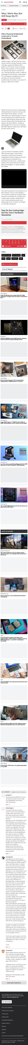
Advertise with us (6, 1023)
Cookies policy (5, 1017)
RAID (3, 258)
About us (4, 1026)
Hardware (15, 258)
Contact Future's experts (7, 1010)
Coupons (4, 1029)
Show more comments (13, 983)
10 (12, 243)
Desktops (4, 9)
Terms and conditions (7, 1007)
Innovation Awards (13, 5)
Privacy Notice (20, 228)
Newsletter (24, 28)
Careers (3, 1032)
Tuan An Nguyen (13, 19)
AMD (21, 258)
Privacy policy (5, 1013)
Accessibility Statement (7, 1020)
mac (23, 255)
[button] (26, 2)
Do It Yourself (16, 255)
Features (4, 20)
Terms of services (18, 226)
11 (15, 243)
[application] (14, 178)
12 (18, 243)
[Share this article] (2, 28)
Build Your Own (6, 255)
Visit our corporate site (12, 997)
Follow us (16, 28)
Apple (8, 258)
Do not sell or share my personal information (12, 1035)
